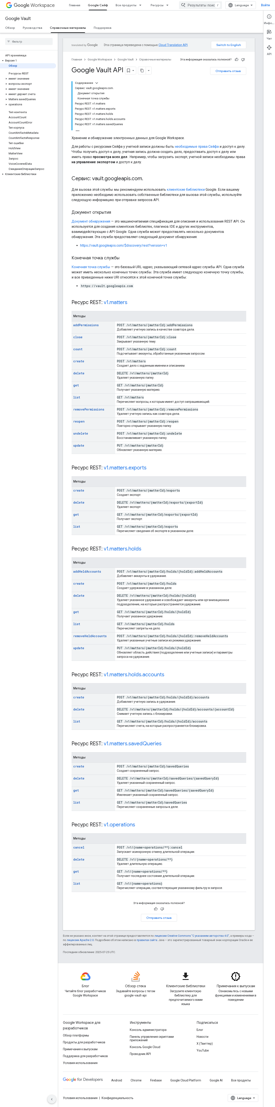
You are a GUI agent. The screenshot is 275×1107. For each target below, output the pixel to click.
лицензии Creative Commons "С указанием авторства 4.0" (191, 935)
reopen (79, 421)
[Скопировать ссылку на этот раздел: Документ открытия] (115, 212)
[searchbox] (29, 41)
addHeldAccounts (87, 571)
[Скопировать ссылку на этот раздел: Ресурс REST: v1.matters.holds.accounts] (170, 675)
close (77, 337)
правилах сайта (147, 940)
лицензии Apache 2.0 (80, 940)
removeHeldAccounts (90, 636)
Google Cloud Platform (185, 1080)
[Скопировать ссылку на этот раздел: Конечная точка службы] (123, 258)
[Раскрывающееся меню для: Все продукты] (141, 5)
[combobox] (200, 5)
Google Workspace (100, 59)
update (78, 445)
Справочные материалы (68, 28)
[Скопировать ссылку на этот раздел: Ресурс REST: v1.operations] (140, 825)
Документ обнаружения (91, 221)
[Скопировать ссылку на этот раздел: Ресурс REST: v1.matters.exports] (152, 468)
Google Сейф (98, 5)
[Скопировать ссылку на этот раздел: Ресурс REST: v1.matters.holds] (147, 549)
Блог (200, 1030)
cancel (78, 847)
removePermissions (88, 409)
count (77, 349)
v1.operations (119, 824)
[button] (28, 60)
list (76, 397)
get (76, 385)
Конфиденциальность (117, 1098)
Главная (74, 5)
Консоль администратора (148, 1030)
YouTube (203, 1050)
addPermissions (86, 325)
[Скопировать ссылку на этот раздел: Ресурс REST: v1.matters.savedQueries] (167, 744)
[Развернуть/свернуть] (96, 83)
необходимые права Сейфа (197, 147)
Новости (202, 1036)
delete (78, 373)
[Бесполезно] (243, 59)
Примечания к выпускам (80, 1049)
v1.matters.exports (125, 467)
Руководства (32, 28)
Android (116, 1080)
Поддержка (102, 28)
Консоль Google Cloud (145, 1047)
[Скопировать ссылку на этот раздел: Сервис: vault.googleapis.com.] (147, 178)
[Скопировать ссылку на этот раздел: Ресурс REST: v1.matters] (133, 302)
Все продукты (126, 5)
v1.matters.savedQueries (133, 743)
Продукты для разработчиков (84, 1042)
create (78, 361)
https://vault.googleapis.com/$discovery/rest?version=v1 (123, 245)
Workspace (43, 5)
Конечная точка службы (91, 267)
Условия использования (80, 1063)
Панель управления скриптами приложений (152, 1038)
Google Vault (18, 18)
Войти (265, 5)
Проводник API (140, 1054)
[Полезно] (236, 59)
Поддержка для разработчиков (85, 1056)
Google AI (216, 1080)
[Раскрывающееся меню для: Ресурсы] (168, 5)
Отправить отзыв (228, 71)
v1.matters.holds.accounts (134, 674)
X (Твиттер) (205, 1043)
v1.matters (115, 302)
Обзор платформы (76, 1035)
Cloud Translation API (173, 45)
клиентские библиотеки (186, 190)
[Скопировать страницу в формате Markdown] (142, 70)
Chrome (136, 1080)
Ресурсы (157, 5)
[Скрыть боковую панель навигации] (51, 1099)
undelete (80, 433)
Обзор (10, 28)
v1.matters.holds (122, 549)
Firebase (156, 1080)
